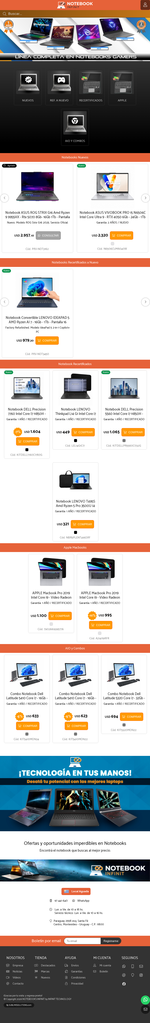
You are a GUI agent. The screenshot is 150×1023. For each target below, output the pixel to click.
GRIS (124, 440)
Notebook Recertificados (75, 364)
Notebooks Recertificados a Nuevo (75, 262)
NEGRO (27, 449)
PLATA (112, 243)
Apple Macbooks (75, 547)
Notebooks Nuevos (75, 157)
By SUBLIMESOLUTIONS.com (18, 1005)
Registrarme (111, 941)
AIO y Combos (75, 648)
